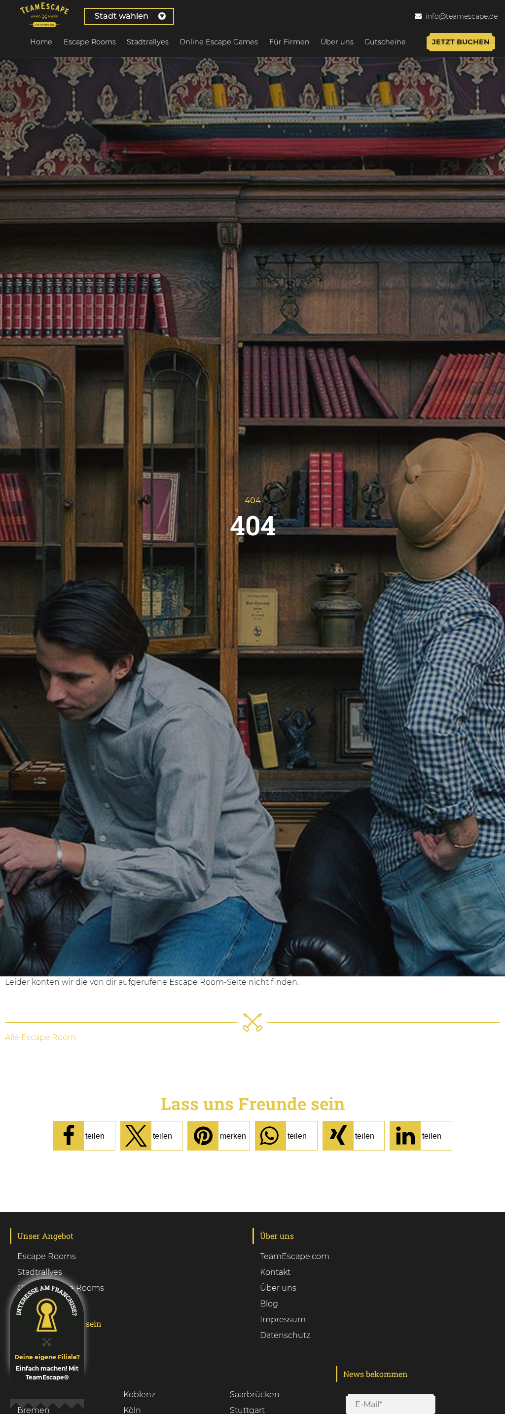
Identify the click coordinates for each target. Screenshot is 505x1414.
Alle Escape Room (40, 1037)
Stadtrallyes (148, 41)
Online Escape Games (219, 41)
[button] (84, 1136)
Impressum (283, 1319)
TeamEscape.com (294, 1256)
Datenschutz (285, 1335)
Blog (269, 1303)
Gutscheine (385, 41)
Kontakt (275, 1272)
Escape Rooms (90, 41)
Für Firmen (289, 41)
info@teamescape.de (462, 16)
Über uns (337, 41)
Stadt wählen (121, 16)
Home (41, 41)
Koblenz (139, 1394)
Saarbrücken (255, 1394)
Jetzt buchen (461, 41)
